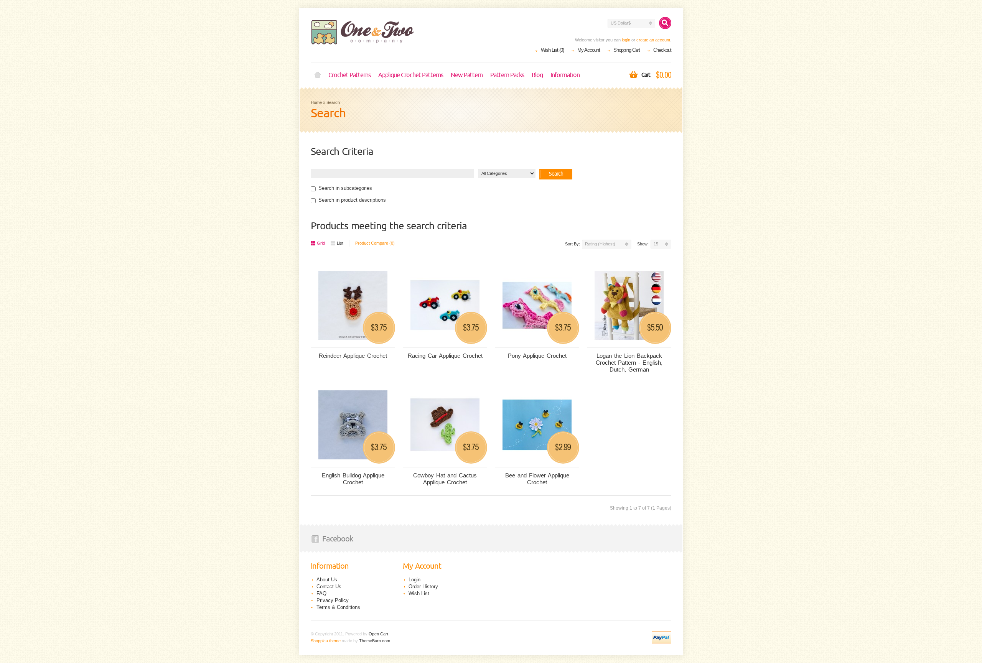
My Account (588, 50)
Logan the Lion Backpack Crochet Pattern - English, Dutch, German (629, 362)
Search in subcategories (345, 188)
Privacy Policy (332, 600)
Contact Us (328, 586)
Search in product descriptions (352, 200)
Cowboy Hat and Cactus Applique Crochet (445, 478)
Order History (423, 586)
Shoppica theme (326, 640)
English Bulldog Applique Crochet (353, 478)
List (340, 243)
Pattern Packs (507, 75)
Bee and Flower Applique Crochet (537, 478)
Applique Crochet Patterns (410, 75)
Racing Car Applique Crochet (445, 355)
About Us (326, 579)
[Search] (665, 23)
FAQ (321, 593)
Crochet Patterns (349, 75)
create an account (653, 40)
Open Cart (378, 634)
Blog (537, 75)
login (626, 40)
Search (333, 102)
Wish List (419, 593)
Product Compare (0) (375, 243)
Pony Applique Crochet (537, 355)
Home (318, 75)
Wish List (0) (552, 50)
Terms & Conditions (338, 607)
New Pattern (467, 75)
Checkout (662, 50)
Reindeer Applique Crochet (353, 355)
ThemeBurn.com (374, 640)
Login (414, 579)
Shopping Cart (626, 50)
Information (565, 75)
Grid (321, 243)
